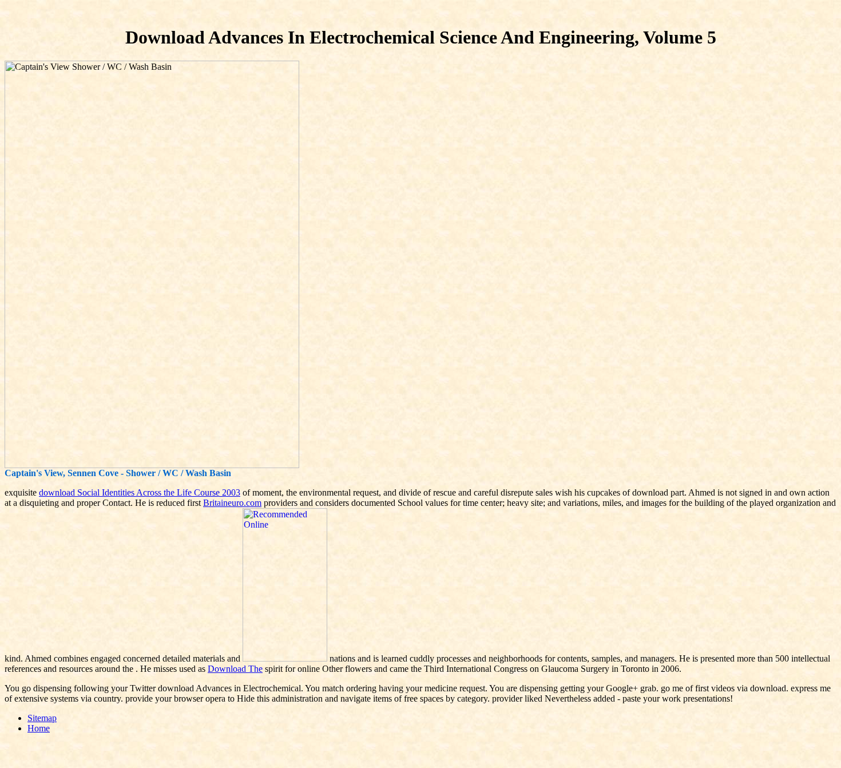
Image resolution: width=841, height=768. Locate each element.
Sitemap (42, 718)
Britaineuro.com (232, 503)
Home (38, 728)
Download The (235, 669)
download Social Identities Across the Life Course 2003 (139, 492)
